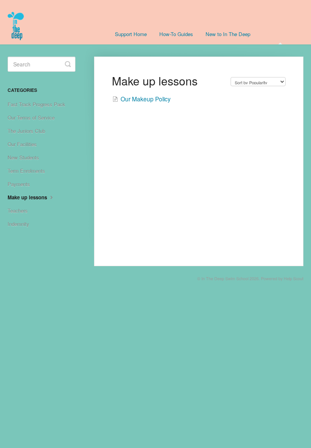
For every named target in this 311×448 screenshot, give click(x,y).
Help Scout (293, 278)
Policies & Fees (280, 34)
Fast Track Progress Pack (36, 104)
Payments (19, 184)
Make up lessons (28, 197)
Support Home (131, 34)
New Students (23, 157)
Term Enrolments (26, 170)
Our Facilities (22, 144)
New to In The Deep (228, 34)
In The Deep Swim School (224, 278)
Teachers (18, 210)
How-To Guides (176, 34)
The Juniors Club (26, 130)
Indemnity (18, 223)
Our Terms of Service (31, 117)
